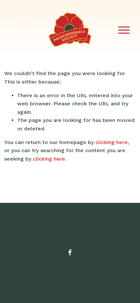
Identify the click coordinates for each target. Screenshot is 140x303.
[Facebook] (70, 252)
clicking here (111, 142)
